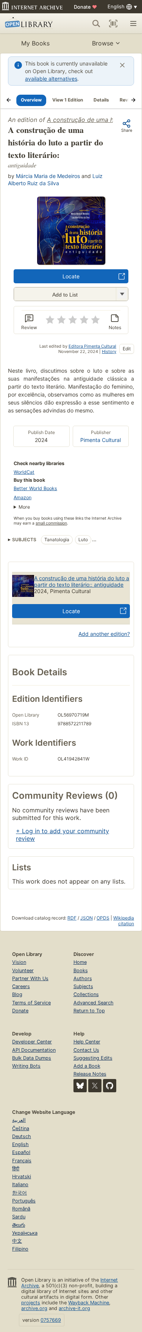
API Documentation (34, 1050)
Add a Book (86, 1066)
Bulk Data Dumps (31, 1058)
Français (21, 1160)
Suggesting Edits (92, 1058)
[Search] (96, 23)
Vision (19, 962)
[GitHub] (109, 1085)
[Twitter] (94, 1085)
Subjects (83, 986)
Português (24, 1201)
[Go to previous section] (8, 100)
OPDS (103, 918)
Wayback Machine (88, 1302)
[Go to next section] (133, 100)
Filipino (20, 1249)
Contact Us (86, 1050)
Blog (17, 994)
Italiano (20, 1184)
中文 (17, 1241)
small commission (51, 523)
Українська (24, 1233)
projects (30, 1302)
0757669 (51, 1320)
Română (21, 1209)
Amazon (22, 497)
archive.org (34, 1308)
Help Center (86, 1042)
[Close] (122, 65)
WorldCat (24, 472)
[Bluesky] (80, 1085)
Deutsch (21, 1136)
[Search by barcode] (113, 23)
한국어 (19, 1193)
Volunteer (23, 970)
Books (80, 970)
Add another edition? (104, 634)
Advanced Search (93, 1003)
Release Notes (89, 1074)
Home (80, 962)
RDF (71, 918)
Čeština (20, 1128)
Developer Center (32, 1042)
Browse (102, 43)
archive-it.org (74, 1308)
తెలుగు (18, 1225)
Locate (71, 276)
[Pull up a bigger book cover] (71, 262)
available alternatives (51, 78)
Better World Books (35, 488)
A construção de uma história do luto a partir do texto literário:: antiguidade (81, 581)
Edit (127, 348)
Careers (21, 986)
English (20, 1144)
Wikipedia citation (123, 920)
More (24, 507)
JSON (86, 918)
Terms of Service (31, 1003)
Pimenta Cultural (100, 440)
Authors (82, 978)
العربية (19, 1120)
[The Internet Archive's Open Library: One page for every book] (31, 23)
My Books (35, 43)
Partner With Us (30, 978)
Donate (85, 7)
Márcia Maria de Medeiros (48, 176)
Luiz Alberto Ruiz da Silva (55, 179)
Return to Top (89, 1010)
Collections (86, 994)
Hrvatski (21, 1176)
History (109, 351)
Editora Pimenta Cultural (92, 346)
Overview (31, 100)
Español (21, 1152)
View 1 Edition (67, 100)
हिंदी (15, 1168)
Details (101, 100)
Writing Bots (26, 1066)
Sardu (18, 1217)
